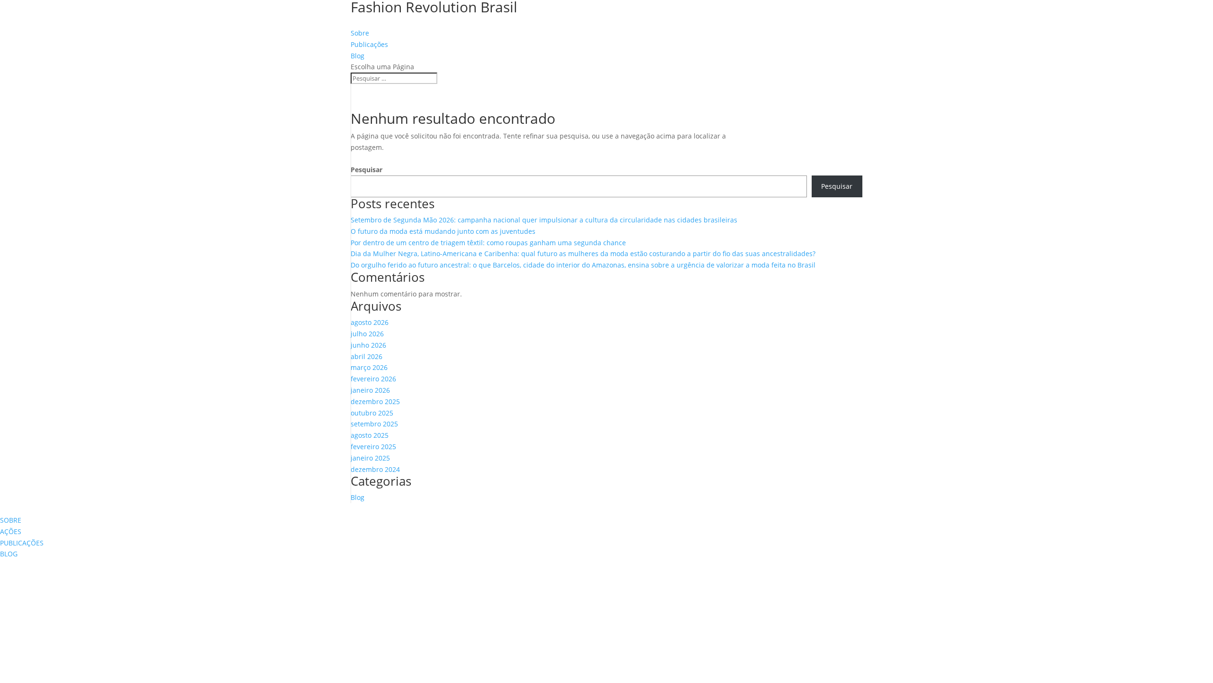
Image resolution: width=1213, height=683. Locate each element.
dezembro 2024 (375, 469)
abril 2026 (366, 356)
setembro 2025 (374, 423)
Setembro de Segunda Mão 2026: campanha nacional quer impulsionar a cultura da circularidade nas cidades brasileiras (544, 219)
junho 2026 (368, 345)
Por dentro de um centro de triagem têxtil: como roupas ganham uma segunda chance (488, 242)
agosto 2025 (370, 435)
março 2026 (369, 367)
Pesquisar (366, 169)
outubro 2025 (372, 412)
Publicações (369, 44)
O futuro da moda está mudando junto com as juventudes (443, 231)
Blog (357, 55)
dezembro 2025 (375, 401)
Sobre (360, 32)
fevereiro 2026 (373, 378)
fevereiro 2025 (373, 446)
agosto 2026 (370, 322)
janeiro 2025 (370, 457)
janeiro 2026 (370, 390)
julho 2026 (367, 333)
